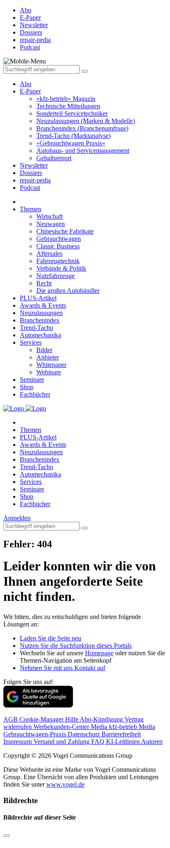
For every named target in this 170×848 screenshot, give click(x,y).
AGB (11, 719)
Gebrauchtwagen (58, 238)
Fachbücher (35, 394)
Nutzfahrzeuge (55, 275)
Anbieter (47, 357)
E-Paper (30, 91)
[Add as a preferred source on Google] (38, 705)
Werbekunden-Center (62, 726)
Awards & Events (43, 305)
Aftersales (49, 253)
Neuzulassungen (41, 312)
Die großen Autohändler (67, 290)
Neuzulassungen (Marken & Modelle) (85, 120)
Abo (25, 83)
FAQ (98, 741)
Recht (44, 283)
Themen (30, 209)
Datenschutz (85, 734)
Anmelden (17, 517)
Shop (26, 386)
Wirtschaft (49, 216)
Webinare (48, 372)
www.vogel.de (65, 784)
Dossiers (31, 172)
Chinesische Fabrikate (65, 231)
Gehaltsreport (53, 157)
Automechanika (40, 335)
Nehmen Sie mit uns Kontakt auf (62, 667)
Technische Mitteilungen (68, 106)
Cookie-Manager (42, 719)
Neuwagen (50, 223)
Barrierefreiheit (121, 734)
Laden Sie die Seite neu (50, 638)
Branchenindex (39, 320)
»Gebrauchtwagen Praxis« (70, 143)
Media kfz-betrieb (115, 726)
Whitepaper (51, 364)
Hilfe (72, 719)
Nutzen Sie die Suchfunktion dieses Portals (76, 645)
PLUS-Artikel (38, 297)
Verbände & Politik (61, 268)
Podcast (30, 187)
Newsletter (34, 165)
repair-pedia (35, 180)
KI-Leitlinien (123, 741)
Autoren (152, 741)
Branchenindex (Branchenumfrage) (82, 128)
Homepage (99, 652)
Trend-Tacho (36, 327)
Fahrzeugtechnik (58, 260)
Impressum (18, 741)
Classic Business (58, 246)
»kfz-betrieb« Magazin (65, 98)
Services (31, 342)
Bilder (44, 349)
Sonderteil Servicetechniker (72, 113)
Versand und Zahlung (62, 741)
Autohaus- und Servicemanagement (82, 150)
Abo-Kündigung (102, 719)
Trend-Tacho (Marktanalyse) (73, 135)
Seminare (32, 379)
